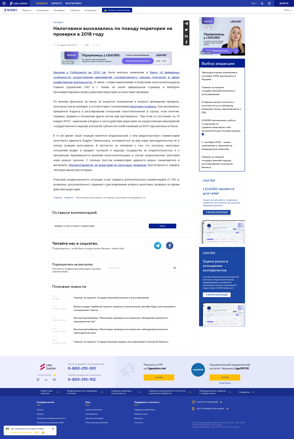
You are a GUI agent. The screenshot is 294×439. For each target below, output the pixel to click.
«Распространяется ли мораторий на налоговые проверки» (107, 165)
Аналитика (42, 10)
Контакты (138, 423)
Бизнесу (42, 3)
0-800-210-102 (82, 379)
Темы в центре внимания (96, 423)
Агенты (40, 410)
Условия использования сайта (50, 423)
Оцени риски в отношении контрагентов (215, 265)
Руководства (91, 414)
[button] (4, 3)
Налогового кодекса (143, 106)
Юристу (57, 3)
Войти (163, 226)
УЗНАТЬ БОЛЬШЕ (217, 212)
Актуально (90, 10)
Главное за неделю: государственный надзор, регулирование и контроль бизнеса (121, 341)
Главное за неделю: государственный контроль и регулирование (111, 297)
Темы (286, 10)
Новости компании (93, 410)
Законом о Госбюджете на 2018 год (79, 72)
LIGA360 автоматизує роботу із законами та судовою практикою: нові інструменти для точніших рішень (221, 127)
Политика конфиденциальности (51, 418)
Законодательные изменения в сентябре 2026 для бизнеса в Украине (219, 76)
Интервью (59, 10)
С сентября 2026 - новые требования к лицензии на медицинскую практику (217, 145)
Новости (26, 10)
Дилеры (40, 414)
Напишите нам (140, 414)
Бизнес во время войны (119, 10)
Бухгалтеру (73, 3)
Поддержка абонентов (144, 410)
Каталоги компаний (94, 418)
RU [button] (253, 3)
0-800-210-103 (82, 368)
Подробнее (225, 383)
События (74, 10)
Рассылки (138, 418)
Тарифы (159, 377)
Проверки (58, 22)
